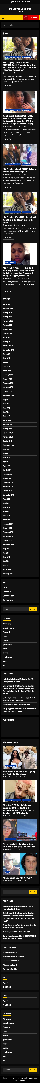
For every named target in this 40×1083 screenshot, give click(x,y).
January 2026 (7, 312)
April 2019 (6, 366)
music (19, 57)
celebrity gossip (10, 57)
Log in (5, 587)
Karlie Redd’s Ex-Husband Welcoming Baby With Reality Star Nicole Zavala (18, 680)
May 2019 (6, 362)
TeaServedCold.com (20, 9)
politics (5, 653)
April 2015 (6, 565)
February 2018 (8, 424)
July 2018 (6, 404)
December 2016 (8, 482)
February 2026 (8, 308)
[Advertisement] (19, 729)
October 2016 (7, 490)
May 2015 (6, 561)
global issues (7, 644)
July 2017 (6, 453)
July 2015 (6, 553)
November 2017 (8, 437)
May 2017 (6, 461)
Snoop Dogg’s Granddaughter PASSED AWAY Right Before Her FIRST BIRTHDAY (19, 710)
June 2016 (6, 507)
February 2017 (7, 474)
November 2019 (8, 345)
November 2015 (8, 536)
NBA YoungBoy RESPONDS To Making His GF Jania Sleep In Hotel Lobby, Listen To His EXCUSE (20, 203)
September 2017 (8, 445)
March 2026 (7, 304)
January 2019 (7, 379)
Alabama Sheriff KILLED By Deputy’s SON (16, 704)
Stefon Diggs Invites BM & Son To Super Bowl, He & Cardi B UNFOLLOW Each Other (19, 699)
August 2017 (7, 449)
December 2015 (8, 532)
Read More (9, 85)
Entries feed (7, 591)
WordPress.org (8, 600)
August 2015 (7, 548)
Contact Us (6, 632)
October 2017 (7, 441)
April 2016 (6, 515)
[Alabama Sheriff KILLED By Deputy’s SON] (20, 864)
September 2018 (8, 395)
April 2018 (6, 416)
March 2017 (7, 470)
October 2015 (7, 540)
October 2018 (7, 391)
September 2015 (8, 544)
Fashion (5, 640)
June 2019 (6, 358)
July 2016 (6, 503)
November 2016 (8, 486)
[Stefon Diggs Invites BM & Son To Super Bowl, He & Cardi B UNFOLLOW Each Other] (20, 830)
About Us (14, 952)
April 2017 (6, 466)
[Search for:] (16, 609)
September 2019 (8, 350)
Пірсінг (6, 965)
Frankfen (6, 952)
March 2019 (7, 370)
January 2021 (7, 329)
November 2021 (8, 321)
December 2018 (8, 383)
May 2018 (6, 412)
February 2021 (8, 325)
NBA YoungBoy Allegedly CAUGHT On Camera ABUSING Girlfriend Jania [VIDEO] (20, 155)
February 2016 (8, 524)
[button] (3, 18)
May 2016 (6, 511)
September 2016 (8, 495)
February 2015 (8, 573)
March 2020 (7, 337)
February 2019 (8, 375)
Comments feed (8, 595)
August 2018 (7, 399)
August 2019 (7, 354)
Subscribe (33, 17)
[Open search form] (21, 18)
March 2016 (7, 519)
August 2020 (7, 333)
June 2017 (6, 457)
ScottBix (6, 969)
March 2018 (7, 420)
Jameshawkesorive (9, 956)
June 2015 (6, 557)
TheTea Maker (9, 73)
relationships (26, 57)
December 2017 (8, 432)
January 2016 (7, 528)
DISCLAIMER (7, 987)
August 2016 (7, 499)
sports (5, 661)
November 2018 (8, 387)
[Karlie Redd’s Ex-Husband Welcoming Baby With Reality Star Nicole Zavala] (20, 757)
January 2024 (7, 316)
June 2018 (6, 408)
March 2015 (7, 569)
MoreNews (33, 1078)
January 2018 (7, 428)
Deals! (5, 636)
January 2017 (7, 478)
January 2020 (7, 341)
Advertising (7, 624)
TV (4, 665)
